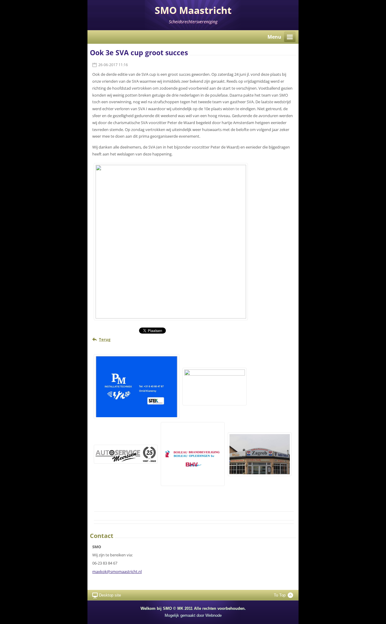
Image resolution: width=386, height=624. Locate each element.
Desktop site (110, 595)
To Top (280, 595)
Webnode (213, 615)
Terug (104, 339)
